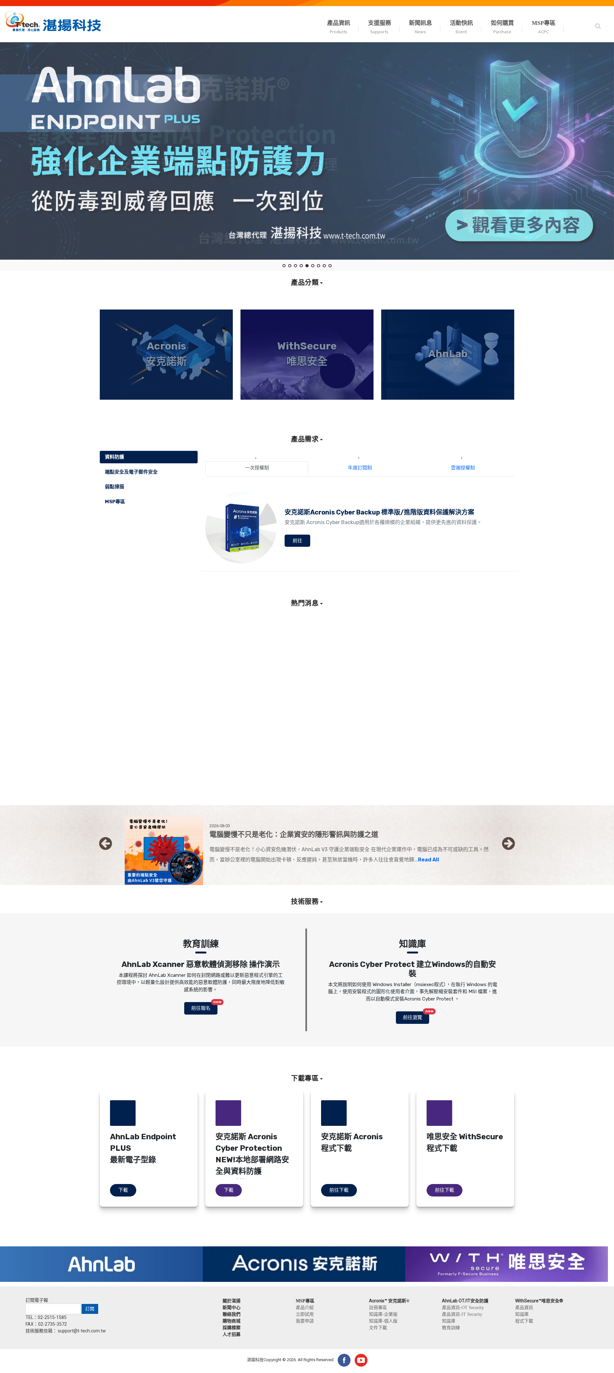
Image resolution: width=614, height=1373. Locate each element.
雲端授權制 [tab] (463, 468)
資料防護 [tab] (114, 457)
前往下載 (339, 1190)
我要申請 (305, 1320)
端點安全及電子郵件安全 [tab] (131, 472)
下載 (123, 1190)
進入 (166, 396)
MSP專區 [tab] (115, 502)
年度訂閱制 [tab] (360, 468)
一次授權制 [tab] (257, 468)
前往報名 (204, 1006)
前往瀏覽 (416, 1015)
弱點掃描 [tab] (114, 487)
